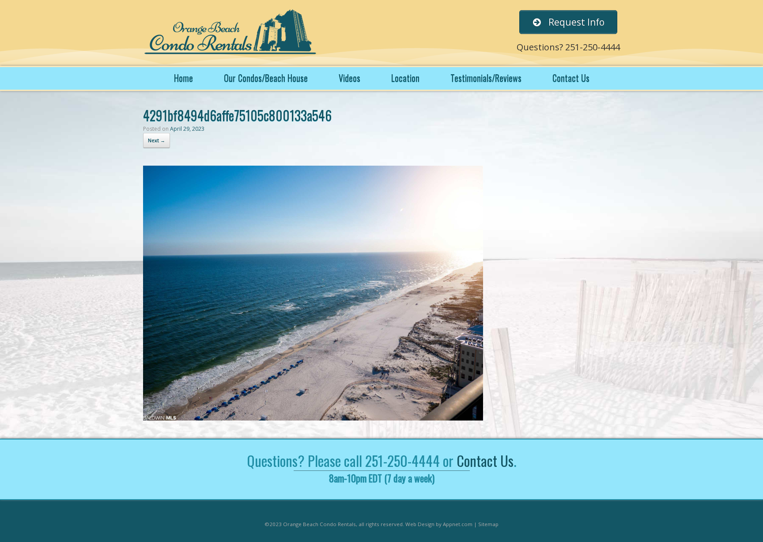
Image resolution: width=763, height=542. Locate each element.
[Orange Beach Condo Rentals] (231, 33)
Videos (349, 77)
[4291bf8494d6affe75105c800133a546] (313, 418)
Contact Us (570, 77)
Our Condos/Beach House (266, 77)
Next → (156, 140)
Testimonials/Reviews (485, 77)
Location (405, 77)
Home (183, 77)
